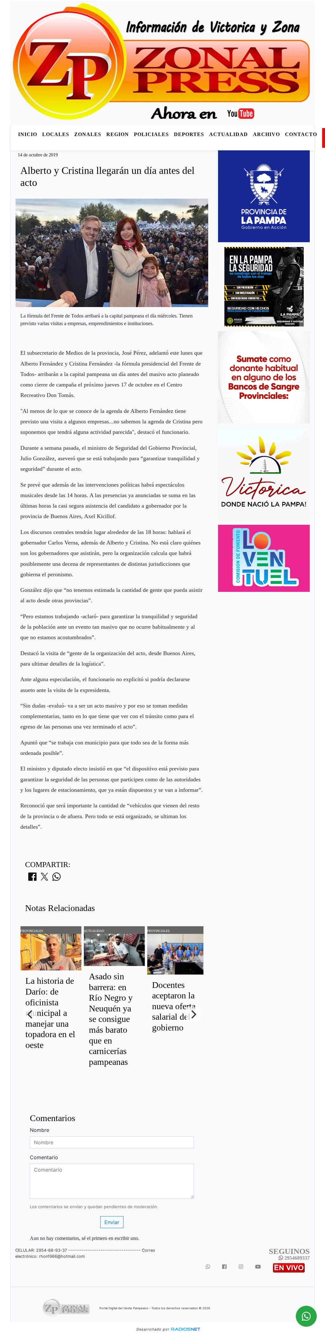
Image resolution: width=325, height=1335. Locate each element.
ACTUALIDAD (228, 134)
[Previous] (30, 1014)
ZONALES (87, 134)
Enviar (111, 1222)
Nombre (39, 1130)
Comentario (44, 1157)
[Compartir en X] (44, 878)
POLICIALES (151, 134)
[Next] (193, 1014)
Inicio (27, 134)
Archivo (266, 134)
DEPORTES (189, 134)
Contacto (301, 134)
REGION (117, 134)
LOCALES (55, 134)
